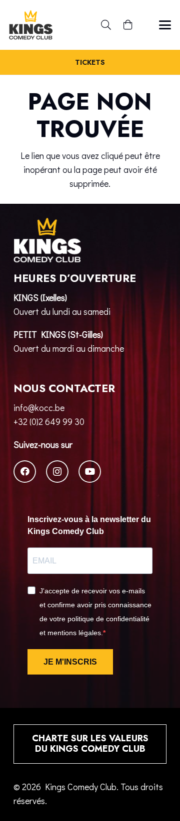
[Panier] (128, 25)
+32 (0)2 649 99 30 (49, 421)
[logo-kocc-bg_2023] (30, 25)
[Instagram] (57, 471)
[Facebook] (25, 471)
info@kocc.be (39, 407)
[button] (106, 25)
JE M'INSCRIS (70, 662)
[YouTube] (89, 471)
